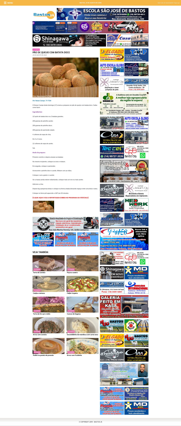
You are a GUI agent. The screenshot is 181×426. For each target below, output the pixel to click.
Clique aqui (177, 3)
